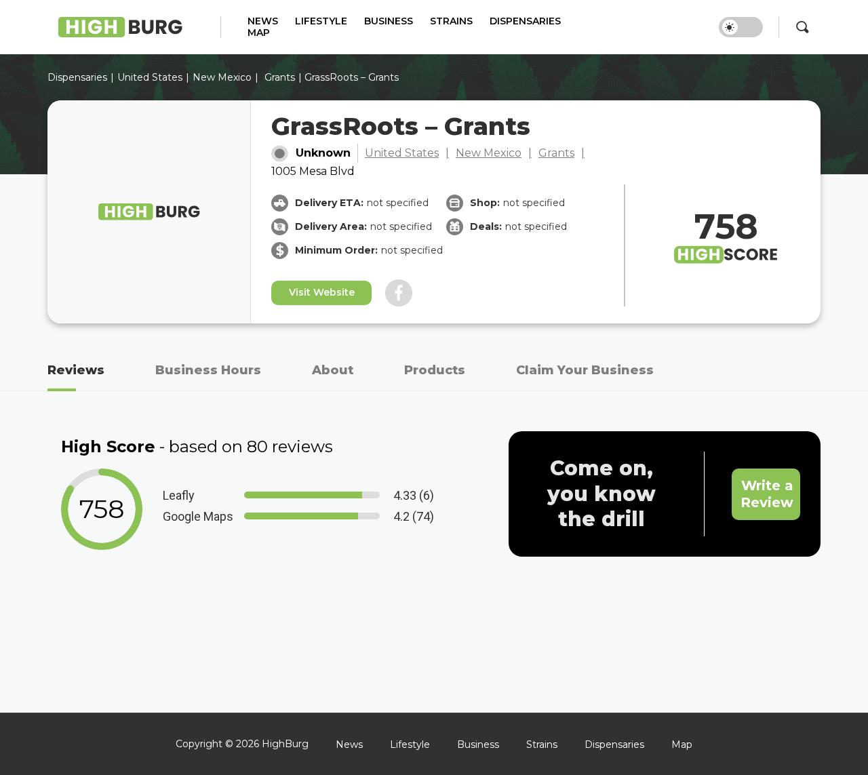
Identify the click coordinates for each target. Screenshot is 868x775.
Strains (451, 21)
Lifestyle (321, 21)
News (263, 21)
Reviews (75, 370)
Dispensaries (525, 21)
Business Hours (208, 370)
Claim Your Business (585, 370)
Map (259, 33)
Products (434, 370)
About (332, 370)
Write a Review (767, 494)
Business (388, 21)
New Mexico (222, 77)
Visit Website (322, 292)
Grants (279, 77)
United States (402, 152)
